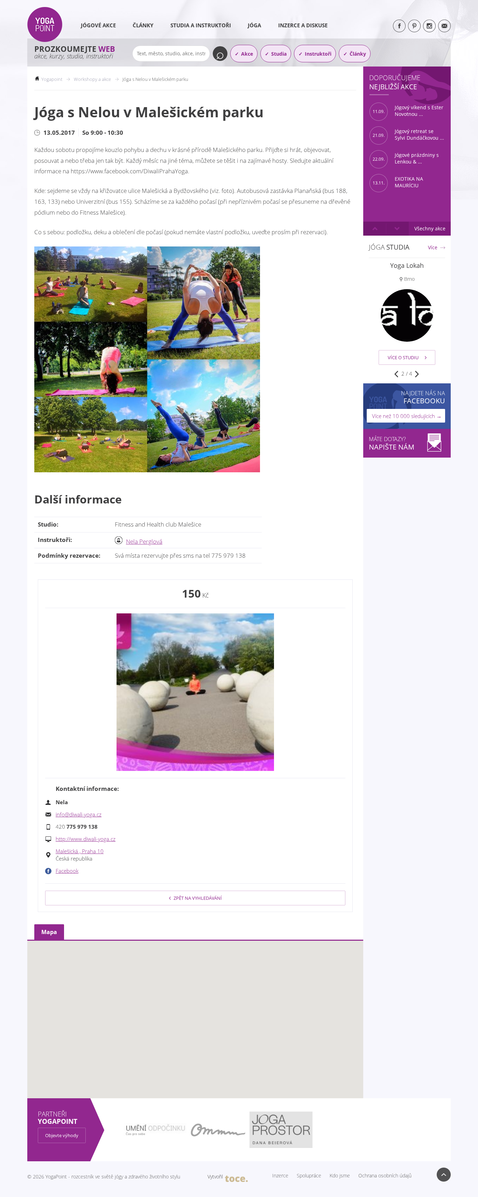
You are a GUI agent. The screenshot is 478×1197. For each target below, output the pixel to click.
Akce (247, 53)
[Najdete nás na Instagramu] (429, 26)
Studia (279, 53)
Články (143, 25)
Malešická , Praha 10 (80, 851)
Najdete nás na (423, 397)
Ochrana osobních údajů (385, 1175)
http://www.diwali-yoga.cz (85, 838)
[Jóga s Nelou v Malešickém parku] (195, 692)
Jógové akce (98, 25)
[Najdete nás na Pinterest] (414, 26)
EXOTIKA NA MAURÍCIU (398, 182)
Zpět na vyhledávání (198, 898)
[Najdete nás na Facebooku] (399, 26)
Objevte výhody (61, 1135)
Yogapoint (51, 79)
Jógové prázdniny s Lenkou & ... (406, 158)
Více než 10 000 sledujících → (407, 415)
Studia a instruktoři (200, 25)
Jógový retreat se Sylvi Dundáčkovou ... (408, 134)
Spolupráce (309, 1175)
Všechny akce (429, 228)
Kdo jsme (340, 1175)
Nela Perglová (144, 541)
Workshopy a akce (92, 79)
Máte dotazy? (391, 443)
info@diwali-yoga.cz (78, 814)
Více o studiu (403, 357)
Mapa (49, 932)
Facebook (67, 870)
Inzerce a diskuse (303, 25)
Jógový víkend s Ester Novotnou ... (408, 110)
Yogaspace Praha (407, 265)
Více (432, 247)
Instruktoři (318, 53)
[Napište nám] (444, 26)
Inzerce (280, 1175)
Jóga (254, 25)
